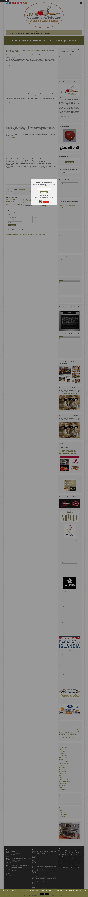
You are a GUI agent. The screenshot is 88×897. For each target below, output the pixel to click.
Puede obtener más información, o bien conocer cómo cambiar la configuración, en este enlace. (44, 895)
